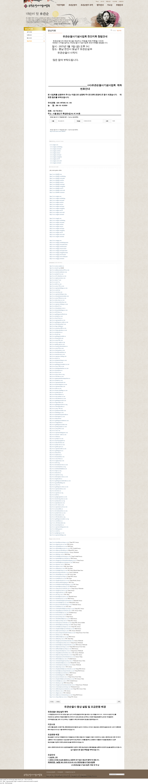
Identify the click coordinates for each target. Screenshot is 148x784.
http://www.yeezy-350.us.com (57, 286)
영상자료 (29, 41)
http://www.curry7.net (55, 430)
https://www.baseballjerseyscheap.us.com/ (60, 586)
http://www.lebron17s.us (55, 306)
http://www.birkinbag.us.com (57, 412)
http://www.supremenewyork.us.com (58, 507)
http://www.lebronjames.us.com (57, 416)
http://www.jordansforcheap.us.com (58, 360)
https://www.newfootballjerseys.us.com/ (59, 602)
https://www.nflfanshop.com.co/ (57, 638)
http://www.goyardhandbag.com (57, 482)
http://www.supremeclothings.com (58, 535)
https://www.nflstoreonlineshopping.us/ (59, 582)
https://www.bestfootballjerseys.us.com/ (59, 612)
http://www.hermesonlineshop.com (58, 302)
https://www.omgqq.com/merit (57, 258)
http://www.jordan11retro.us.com (57, 513)
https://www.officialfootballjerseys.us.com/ (60, 662)
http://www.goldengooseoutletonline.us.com (60, 480)
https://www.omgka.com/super (57, 206)
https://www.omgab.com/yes (56, 226)
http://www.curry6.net (55, 290)
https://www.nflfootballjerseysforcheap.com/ (60, 624)
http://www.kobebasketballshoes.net (58, 468)
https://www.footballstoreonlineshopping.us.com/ (61, 584)
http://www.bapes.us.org (55, 470)
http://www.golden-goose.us (56, 446)
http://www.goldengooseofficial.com (58, 314)
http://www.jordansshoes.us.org (57, 501)
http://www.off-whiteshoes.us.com (58, 276)
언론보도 (29, 35)
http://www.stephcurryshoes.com (57, 278)
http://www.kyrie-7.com (55, 280)
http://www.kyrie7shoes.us (56, 318)
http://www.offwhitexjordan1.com (58, 324)
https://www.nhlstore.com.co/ (57, 566)
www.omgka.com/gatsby (56, 157)
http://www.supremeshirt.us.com (57, 320)
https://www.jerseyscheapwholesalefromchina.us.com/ (62, 632)
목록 (119, 701)
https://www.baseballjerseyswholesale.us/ (59, 673)
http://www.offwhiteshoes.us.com (58, 398)
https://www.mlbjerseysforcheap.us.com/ (59, 646)
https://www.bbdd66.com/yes (57, 182)
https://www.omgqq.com (55, 240)
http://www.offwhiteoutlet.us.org (57, 517)
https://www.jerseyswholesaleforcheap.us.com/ (61, 604)
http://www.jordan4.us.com (56, 380)
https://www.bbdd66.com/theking (58, 176)
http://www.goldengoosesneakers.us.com (59, 364)
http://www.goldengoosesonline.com (58, 424)
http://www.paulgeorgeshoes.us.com (58, 497)
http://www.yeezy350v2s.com (57, 428)
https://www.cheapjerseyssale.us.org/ (58, 590)
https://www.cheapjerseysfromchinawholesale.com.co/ (62, 685)
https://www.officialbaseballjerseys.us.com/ (60, 618)
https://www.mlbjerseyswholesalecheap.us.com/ (61, 695)
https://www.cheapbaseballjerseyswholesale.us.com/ (62, 628)
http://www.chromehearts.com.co (57, 308)
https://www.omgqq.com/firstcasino (58, 246)
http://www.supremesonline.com (57, 386)
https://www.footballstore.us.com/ (58, 606)
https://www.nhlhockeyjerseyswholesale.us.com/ (61, 689)
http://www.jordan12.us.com (56, 438)
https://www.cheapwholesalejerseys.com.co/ (60, 650)
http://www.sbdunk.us (55, 436)
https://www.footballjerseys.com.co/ (58, 681)
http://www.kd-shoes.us (55, 490)
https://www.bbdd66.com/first (57, 180)
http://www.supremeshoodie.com (57, 382)
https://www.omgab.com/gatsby (57, 230)
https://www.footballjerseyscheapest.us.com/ (60, 626)
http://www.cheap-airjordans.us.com (58, 330)
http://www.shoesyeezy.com (56, 362)
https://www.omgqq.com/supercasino (58, 250)
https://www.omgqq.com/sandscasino (58, 244)
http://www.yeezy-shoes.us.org (57, 374)
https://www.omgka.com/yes (56, 204)
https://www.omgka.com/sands (57, 200)
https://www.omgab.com (55, 218)
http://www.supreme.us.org (56, 474)
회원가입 (108, 1)
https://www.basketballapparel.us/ (58, 675)
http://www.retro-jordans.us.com (57, 396)
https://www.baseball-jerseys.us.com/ (58, 598)
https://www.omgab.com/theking (57, 220)
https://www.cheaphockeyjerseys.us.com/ (59, 580)
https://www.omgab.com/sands (57, 222)
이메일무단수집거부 (70, 772)
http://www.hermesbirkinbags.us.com (58, 310)
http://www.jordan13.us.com (56, 274)
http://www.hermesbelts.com (56, 338)
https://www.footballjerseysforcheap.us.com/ (60, 556)
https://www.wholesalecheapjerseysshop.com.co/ (61, 660)
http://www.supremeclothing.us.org (58, 294)
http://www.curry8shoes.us (56, 521)
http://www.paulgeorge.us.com (57, 533)
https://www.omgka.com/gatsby (57, 208)
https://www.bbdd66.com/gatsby (57, 186)
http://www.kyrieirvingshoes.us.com (58, 384)
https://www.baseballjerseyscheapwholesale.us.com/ (62, 671)
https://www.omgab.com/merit (57, 236)
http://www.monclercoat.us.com (57, 354)
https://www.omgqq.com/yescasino (58, 248)
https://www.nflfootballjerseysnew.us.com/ (60, 548)
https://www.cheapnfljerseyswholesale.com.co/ (61, 610)
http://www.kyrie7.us (55, 358)
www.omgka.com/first (55, 151)
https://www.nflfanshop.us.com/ (57, 568)
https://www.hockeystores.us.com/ (58, 614)
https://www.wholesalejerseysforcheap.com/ (60, 687)
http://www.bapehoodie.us (56, 478)
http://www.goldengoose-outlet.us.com (59, 322)
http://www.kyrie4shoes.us (56, 370)
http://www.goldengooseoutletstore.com (59, 420)
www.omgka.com (54, 145)
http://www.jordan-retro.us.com (57, 444)
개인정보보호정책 (50, 772)
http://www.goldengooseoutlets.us (58, 336)
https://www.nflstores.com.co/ (57, 691)
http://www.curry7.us (55, 282)
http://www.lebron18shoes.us (57, 394)
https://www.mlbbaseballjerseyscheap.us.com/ (60, 648)
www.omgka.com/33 (55, 159)
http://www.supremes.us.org (56, 492)
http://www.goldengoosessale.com (58, 400)
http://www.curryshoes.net (56, 292)
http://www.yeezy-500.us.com (57, 366)
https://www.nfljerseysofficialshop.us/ (59, 550)
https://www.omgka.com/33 (56, 210)
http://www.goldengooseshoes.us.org (58, 404)
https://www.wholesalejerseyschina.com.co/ (60, 642)
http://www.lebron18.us (55, 452)
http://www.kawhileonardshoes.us (58, 352)
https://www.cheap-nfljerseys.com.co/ (59, 697)
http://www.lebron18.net (55, 418)
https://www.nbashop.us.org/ (56, 683)
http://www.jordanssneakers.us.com (58, 426)
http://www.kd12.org (55, 462)
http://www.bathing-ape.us (56, 529)
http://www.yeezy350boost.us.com (58, 298)
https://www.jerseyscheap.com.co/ (58, 616)
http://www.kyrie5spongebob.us (57, 440)
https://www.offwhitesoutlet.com (57, 523)
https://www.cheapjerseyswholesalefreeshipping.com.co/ (63, 560)
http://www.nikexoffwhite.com (57, 442)
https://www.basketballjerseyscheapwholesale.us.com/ (62, 644)
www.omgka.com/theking (56, 147)
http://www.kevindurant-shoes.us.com (59, 464)
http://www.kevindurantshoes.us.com (58, 511)
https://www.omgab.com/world (57, 234)
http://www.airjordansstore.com (57, 503)
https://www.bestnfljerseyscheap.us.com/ (59, 542)
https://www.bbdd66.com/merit (57, 192)
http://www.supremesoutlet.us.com (58, 448)
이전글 (51, 701)
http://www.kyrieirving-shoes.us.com (58, 499)
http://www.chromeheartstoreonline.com (59, 296)
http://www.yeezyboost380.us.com (58, 328)
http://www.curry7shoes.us (56, 458)
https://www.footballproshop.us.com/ (58, 570)
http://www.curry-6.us (55, 484)
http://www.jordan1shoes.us (56, 392)
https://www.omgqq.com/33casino (58, 254)
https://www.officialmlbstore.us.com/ (58, 546)
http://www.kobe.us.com (55, 388)
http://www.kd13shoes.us (56, 312)
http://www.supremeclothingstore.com (59, 432)
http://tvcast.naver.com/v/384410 (57, 131)
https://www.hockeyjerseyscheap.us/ (58, 576)
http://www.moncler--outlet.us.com (58, 434)
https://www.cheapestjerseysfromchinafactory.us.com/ (62, 656)
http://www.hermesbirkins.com (57, 456)
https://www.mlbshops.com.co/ (57, 554)
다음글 (58, 701)
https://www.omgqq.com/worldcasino (59, 256)
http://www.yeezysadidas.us (56, 509)
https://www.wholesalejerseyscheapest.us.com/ (61, 664)
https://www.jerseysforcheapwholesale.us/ (60, 552)
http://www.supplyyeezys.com (57, 460)
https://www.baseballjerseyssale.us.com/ (59, 596)
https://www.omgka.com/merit (57, 214)
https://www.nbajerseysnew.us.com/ (58, 544)
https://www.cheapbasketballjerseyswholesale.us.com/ (62, 669)
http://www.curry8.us (55, 531)
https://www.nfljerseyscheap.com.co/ (58, 620)
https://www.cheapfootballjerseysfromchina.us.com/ (62, 679)
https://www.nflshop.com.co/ (56, 634)
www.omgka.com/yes (55, 153)
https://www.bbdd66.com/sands (57, 178)
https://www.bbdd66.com (56, 174)
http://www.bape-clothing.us (56, 326)
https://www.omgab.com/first (57, 224)
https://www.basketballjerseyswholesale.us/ (60, 558)
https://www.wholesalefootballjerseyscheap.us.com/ (62, 608)
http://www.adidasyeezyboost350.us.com (59, 270)
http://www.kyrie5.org (55, 268)
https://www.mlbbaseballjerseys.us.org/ (59, 636)
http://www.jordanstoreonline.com (58, 410)
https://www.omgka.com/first (57, 202)
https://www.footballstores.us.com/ (58, 578)
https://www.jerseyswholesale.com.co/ (59, 677)
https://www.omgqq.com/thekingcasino (59, 242)
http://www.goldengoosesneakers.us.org (59, 519)
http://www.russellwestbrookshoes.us (59, 346)
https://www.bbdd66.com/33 (56, 188)
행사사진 (29, 38)
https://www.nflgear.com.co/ (56, 693)
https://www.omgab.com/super (57, 228)
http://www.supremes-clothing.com (58, 356)
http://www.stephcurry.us (56, 454)
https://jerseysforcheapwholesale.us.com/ (59, 572)
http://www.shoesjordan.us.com (57, 350)
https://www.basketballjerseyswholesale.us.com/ (61, 562)
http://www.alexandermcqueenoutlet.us (59, 414)
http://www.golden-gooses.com (57, 344)
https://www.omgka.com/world (57, 212)
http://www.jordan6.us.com (56, 316)
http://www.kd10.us (54, 495)
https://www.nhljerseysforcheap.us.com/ (59, 630)
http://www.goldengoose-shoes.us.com (59, 486)
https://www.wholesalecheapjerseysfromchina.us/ (61, 600)
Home (97, 1)
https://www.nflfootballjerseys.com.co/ (59, 658)
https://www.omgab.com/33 (56, 232)
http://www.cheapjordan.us (56, 422)
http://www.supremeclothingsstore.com (59, 527)
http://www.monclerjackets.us (57, 525)
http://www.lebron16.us (55, 472)
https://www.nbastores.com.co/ (57, 564)
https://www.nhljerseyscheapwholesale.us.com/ (61, 654)
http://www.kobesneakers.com (57, 515)
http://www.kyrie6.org (55, 334)
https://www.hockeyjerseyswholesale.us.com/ (60, 622)
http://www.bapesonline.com (56, 402)
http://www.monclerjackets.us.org (58, 466)
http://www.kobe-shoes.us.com (57, 300)
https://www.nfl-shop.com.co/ (57, 594)
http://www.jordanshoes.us (56, 332)
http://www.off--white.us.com (57, 505)
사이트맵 (114, 1)
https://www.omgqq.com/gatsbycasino (59, 252)
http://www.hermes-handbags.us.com (58, 390)
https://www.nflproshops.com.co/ (58, 666)
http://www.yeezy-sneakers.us (57, 266)
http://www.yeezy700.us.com (57, 348)
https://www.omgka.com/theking (57, 198)
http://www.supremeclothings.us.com (58, 288)
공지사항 (29, 32)
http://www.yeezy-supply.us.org (57, 342)
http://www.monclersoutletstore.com (58, 272)
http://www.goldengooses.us (56, 450)
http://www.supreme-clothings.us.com (59, 304)
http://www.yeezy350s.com (56, 340)
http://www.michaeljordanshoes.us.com (59, 368)
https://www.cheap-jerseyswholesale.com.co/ (60, 588)
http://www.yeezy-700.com (56, 408)
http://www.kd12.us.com (55, 284)
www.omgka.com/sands (55, 149)
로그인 (102, 1)
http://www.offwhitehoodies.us (57, 406)
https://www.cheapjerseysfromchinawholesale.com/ (62, 640)
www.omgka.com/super (55, 155)
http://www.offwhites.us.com (57, 376)
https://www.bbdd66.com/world (57, 190)
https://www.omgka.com (55, 196)
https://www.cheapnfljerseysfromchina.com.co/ (61, 652)
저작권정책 (60, 772)
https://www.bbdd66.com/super (57, 184)
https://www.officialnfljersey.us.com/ (58, 574)
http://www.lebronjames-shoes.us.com (59, 476)
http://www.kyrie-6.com (55, 372)
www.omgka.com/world (56, 161)
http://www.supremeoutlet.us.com (58, 488)
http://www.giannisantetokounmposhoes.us (60, 378)
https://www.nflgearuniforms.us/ (57, 592)
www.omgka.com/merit (55, 163)
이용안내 (121, 1)
